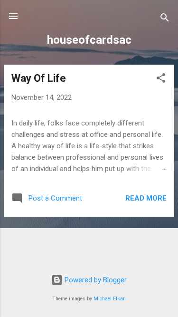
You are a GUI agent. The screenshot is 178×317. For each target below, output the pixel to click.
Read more (146, 198)
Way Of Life (38, 78)
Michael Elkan (110, 299)
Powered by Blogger (95, 280)
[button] (161, 79)
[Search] (164, 19)
